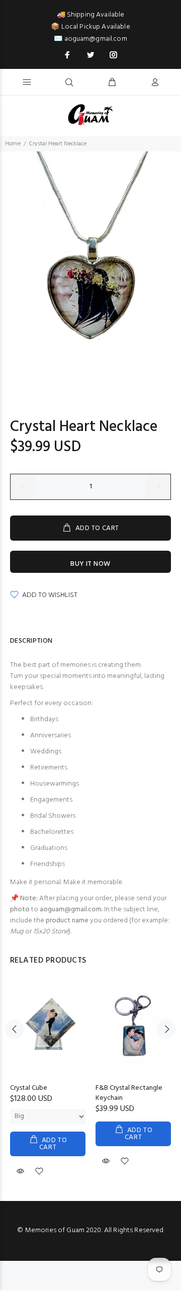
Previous (14, 1029)
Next (166, 1029)
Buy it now (90, 564)
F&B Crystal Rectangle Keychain (129, 1093)
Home (13, 144)
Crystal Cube (28, 1088)
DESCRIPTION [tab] (31, 641)
